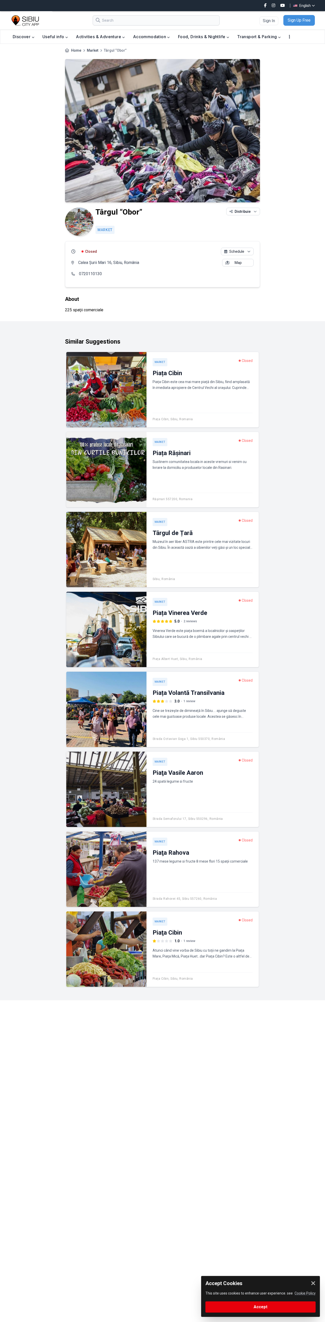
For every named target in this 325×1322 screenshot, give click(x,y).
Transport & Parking (257, 36)
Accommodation (150, 36)
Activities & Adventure (99, 36)
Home (76, 50)
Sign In (269, 20)
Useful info (53, 36)
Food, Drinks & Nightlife (202, 36)
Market (92, 50)
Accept (260, 1306)
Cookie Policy (305, 1293)
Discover (22, 36)
